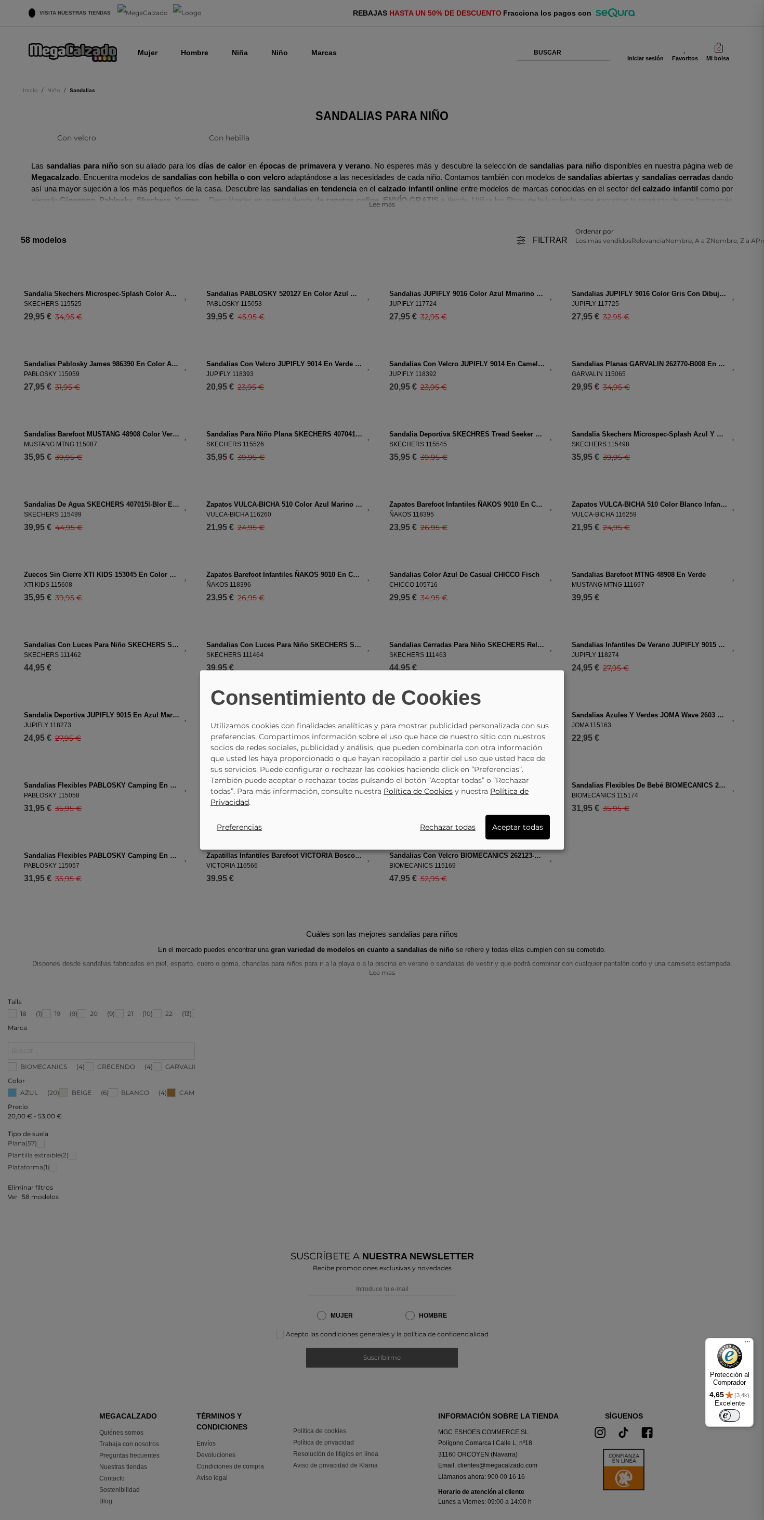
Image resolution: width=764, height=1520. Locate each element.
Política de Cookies (418, 790)
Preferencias (239, 826)
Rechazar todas (448, 826)
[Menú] (747, 1344)
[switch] (729, 1415)
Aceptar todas (517, 826)
